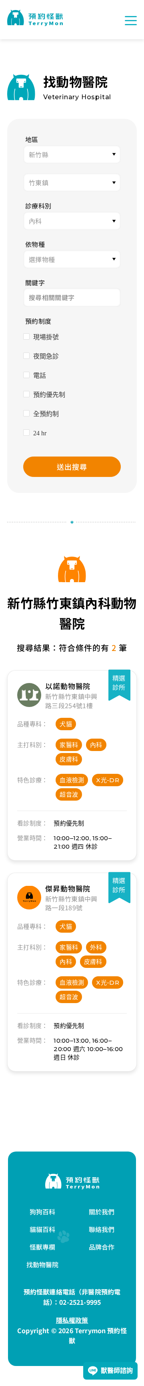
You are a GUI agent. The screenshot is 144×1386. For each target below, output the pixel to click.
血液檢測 (72, 780)
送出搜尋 (72, 466)
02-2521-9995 (80, 1302)
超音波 (69, 794)
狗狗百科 (43, 1211)
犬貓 (66, 724)
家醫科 (69, 745)
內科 (96, 745)
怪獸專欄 (43, 1247)
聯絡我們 (102, 1229)
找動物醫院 (42, 1264)
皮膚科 (69, 759)
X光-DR (107, 780)
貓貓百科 (43, 1229)
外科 (96, 947)
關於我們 (102, 1211)
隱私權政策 (72, 1320)
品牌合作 (102, 1247)
